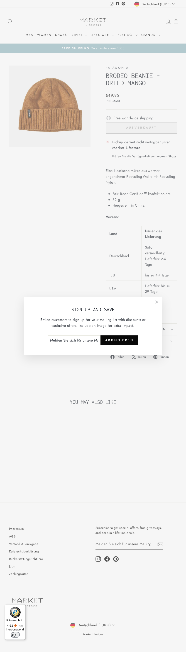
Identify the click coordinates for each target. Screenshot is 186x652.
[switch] (15, 634)
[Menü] (23, 607)
